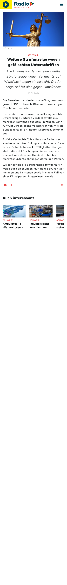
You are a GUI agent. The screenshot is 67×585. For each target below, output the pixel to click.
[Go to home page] (24, 4)
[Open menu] (61, 4)
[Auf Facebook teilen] (11, 185)
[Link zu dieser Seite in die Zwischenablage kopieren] (61, 185)
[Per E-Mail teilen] (5, 185)
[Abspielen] (6, 4)
